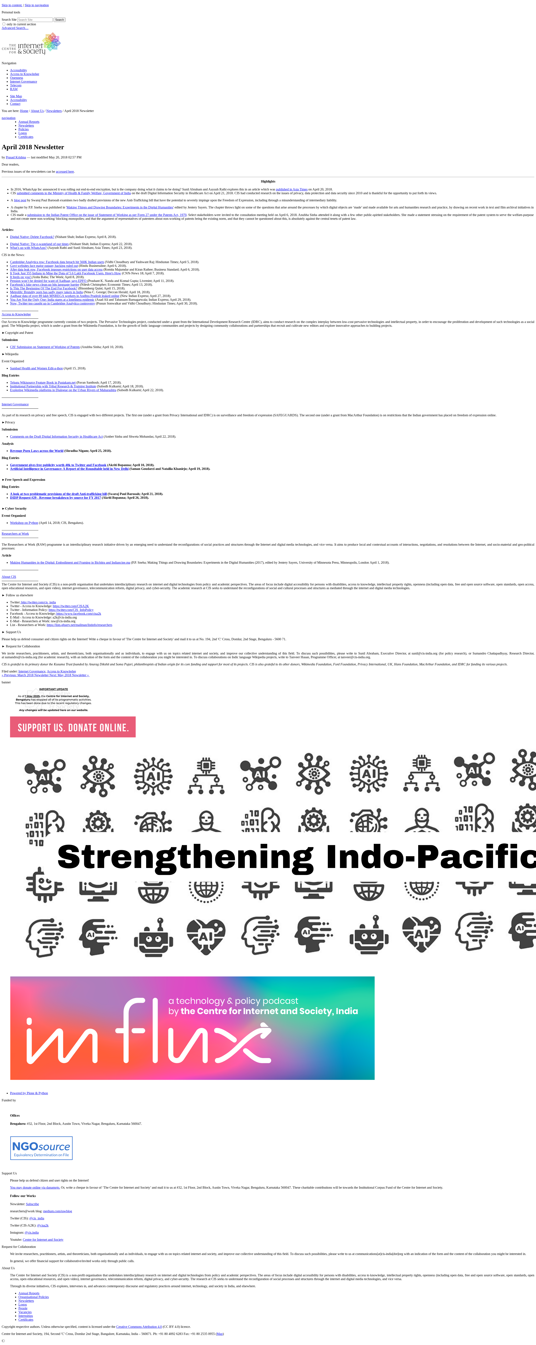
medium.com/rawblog (57, 1211)
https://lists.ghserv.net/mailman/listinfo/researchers (79, 625)
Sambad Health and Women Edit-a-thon (36, 368)
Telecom (15, 85)
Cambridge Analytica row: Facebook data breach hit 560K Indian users (57, 262)
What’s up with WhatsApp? (28, 247)
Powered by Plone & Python (29, 1093)
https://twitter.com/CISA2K (71, 606)
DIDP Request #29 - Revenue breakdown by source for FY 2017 (55, 497)
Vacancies (25, 1312)
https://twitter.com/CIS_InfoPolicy (71, 610)
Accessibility (18, 70)
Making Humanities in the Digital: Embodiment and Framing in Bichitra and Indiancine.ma (70, 562)
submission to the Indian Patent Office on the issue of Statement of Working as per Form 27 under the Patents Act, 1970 (107, 215)
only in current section (21, 24)
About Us (37, 111)
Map (220, 1334)
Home (24, 111)
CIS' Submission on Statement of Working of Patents (45, 347)
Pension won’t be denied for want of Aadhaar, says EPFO (48, 281)
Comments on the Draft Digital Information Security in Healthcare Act (56, 436)
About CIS (9, 577)
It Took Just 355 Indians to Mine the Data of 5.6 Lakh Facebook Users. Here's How (65, 273)
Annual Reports (28, 1293)
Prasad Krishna (16, 157)
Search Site (9, 19)
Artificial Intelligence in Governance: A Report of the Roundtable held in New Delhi (69, 469)
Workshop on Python (24, 523)
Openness (16, 78)
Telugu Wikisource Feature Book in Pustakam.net (43, 382)
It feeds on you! (21, 277)
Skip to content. (12, 5)
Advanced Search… (15, 28)
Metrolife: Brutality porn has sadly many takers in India (46, 292)
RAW (14, 89)
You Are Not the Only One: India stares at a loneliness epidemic (52, 299)
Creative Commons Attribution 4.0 (139, 1326)
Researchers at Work (15, 533)
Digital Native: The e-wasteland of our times (39, 244)
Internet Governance (23, 81)
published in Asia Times (292, 189)
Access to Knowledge (24, 74)
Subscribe (32, 1204)
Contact (15, 103)
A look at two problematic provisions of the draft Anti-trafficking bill (58, 494)
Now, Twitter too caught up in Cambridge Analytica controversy (52, 303)
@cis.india (32, 1232)
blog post (20, 200)
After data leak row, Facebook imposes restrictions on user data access (56, 269)
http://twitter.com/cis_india (38, 602)
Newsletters (54, 111)
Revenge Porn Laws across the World (36, 451)
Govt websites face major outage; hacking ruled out (44, 265)
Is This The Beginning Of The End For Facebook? (43, 288)
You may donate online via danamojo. (35, 1187)
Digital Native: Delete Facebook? (32, 237)
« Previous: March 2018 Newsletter (25, 675)
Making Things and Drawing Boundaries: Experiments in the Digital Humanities (120, 207)
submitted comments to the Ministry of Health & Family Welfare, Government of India (74, 193)
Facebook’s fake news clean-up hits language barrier (44, 284)
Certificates (25, 1319)
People (22, 1308)
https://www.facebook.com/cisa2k (78, 613)
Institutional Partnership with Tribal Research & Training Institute (53, 386)
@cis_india (36, 1218)
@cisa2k (43, 1225)
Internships (25, 1316)
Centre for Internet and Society (43, 1239)
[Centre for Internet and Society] (32, 56)
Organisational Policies (33, 1297)
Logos (22, 1304)
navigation (8, 118)
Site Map (16, 96)
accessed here (65, 171)
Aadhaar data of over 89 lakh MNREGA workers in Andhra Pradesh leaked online (64, 296)
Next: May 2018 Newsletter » (69, 675)
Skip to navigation (37, 5)
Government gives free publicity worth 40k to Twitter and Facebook (58, 465)
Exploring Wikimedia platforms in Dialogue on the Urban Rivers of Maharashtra (63, 390)
